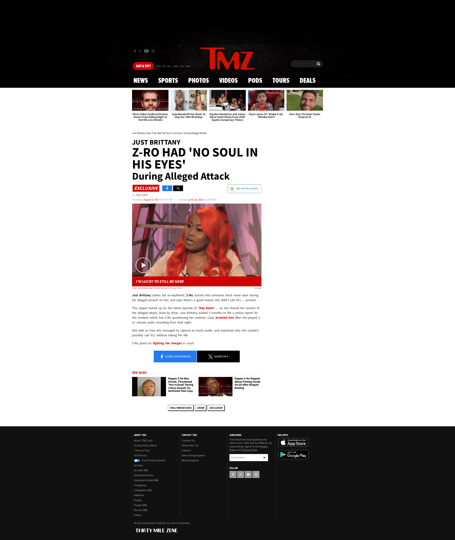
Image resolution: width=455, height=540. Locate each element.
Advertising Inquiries (193, 455)
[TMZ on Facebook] (135, 51)
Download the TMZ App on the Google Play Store (293, 454)
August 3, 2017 (151, 199)
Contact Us (188, 440)
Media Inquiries (190, 460)
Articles (138, 465)
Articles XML (141, 470)
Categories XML (143, 490)
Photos (198, 81)
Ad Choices (140, 455)
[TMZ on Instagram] (153, 51)
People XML (140, 505)
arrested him (224, 317)
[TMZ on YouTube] (248, 474)
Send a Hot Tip (190, 445)
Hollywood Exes (180, 407)
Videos (228, 81)
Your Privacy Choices (153, 460)
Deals (307, 81)
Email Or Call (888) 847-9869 (173, 66)
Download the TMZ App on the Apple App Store (293, 442)
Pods (255, 81)
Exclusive (216, 407)
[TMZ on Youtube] (146, 51)
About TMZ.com (143, 440)
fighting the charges (167, 343)
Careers (186, 450)
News (140, 81)
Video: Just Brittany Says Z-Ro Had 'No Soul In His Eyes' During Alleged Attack (158, 288)
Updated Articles (143, 475)
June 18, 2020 (195, 199)
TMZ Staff (141, 195)
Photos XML (141, 510)
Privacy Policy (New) (145, 445)
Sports (168, 81)
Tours (280, 81)
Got (143, 66)
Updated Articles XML (146, 480)
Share (177, 356)
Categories (140, 485)
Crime (200, 407)
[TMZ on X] (140, 51)
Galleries (139, 495)
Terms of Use (142, 450)
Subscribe (264, 457)
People (138, 500)
